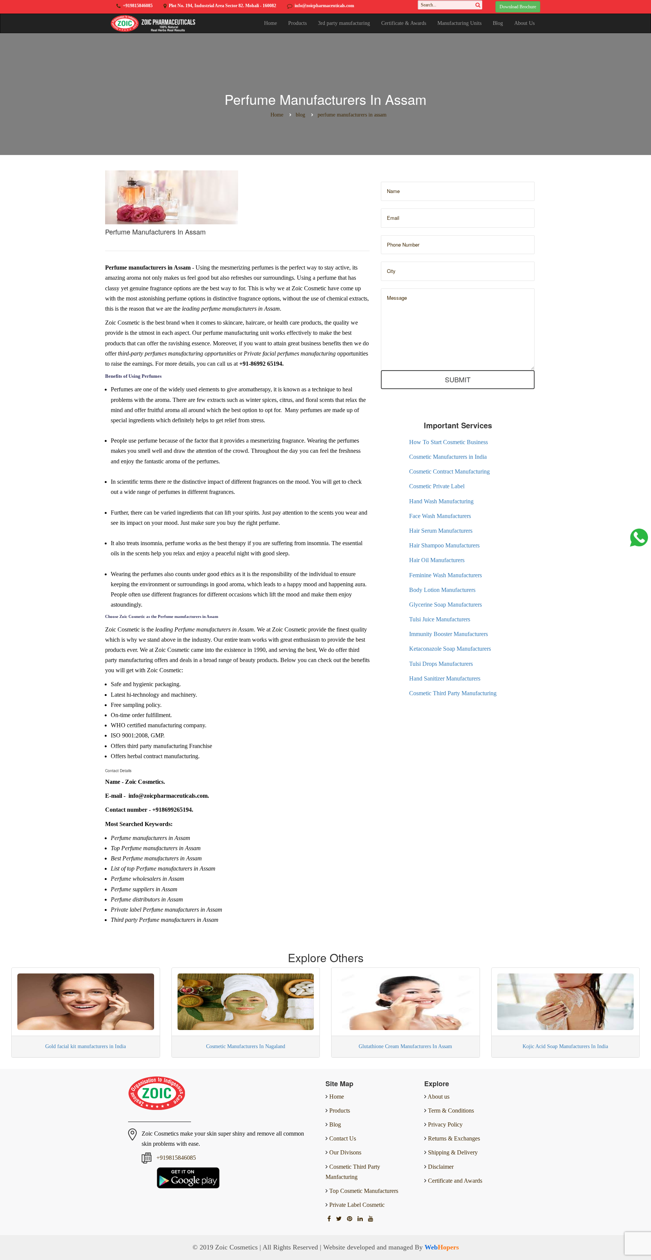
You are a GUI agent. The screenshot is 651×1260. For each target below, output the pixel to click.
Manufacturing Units (459, 23)
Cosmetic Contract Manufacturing (449, 471)
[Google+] (350, 1219)
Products (297, 23)
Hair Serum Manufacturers (440, 530)
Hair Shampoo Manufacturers (444, 545)
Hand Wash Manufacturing (441, 501)
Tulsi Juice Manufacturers (439, 619)
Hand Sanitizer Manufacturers (444, 678)
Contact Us (342, 1138)
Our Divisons (344, 1152)
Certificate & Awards (403, 23)
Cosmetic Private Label (437, 486)
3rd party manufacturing (344, 23)
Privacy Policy (445, 1124)
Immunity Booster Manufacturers (448, 634)
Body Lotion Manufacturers (442, 590)
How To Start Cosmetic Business (448, 442)
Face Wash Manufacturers (440, 516)
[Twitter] (339, 1219)
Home (270, 23)
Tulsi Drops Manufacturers (441, 664)
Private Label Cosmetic (356, 1205)
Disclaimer (441, 1166)
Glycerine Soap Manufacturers (445, 604)
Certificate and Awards (455, 1180)
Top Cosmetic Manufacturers (363, 1191)
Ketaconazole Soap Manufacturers (450, 648)
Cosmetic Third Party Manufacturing (453, 693)
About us (438, 1096)
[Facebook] (330, 1219)
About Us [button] (524, 23)
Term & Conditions (451, 1110)
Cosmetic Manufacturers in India (448, 457)
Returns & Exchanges (454, 1138)
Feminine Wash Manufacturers (445, 575)
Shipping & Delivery (453, 1152)
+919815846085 (138, 5)
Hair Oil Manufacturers (437, 560)
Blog (498, 23)
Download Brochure (518, 6)
